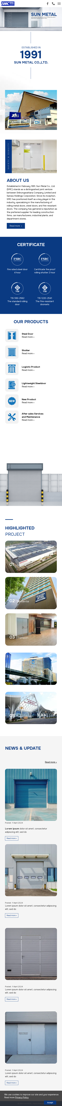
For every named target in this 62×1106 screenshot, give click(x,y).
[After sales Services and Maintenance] (11, 416)
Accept (50, 1102)
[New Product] (11, 400)
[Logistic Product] (11, 368)
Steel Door (27, 333)
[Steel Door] (11, 335)
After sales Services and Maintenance (32, 415)
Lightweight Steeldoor (34, 383)
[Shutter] (11, 351)
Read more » (28, 336)
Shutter (26, 350)
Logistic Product (31, 366)
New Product (29, 399)
